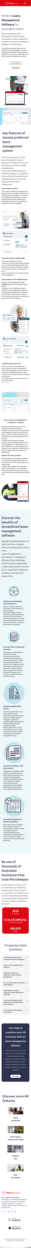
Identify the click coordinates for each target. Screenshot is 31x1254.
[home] (12, 3)
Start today (15, 1076)
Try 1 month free (15, 63)
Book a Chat (15, 67)
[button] (24, 3)
